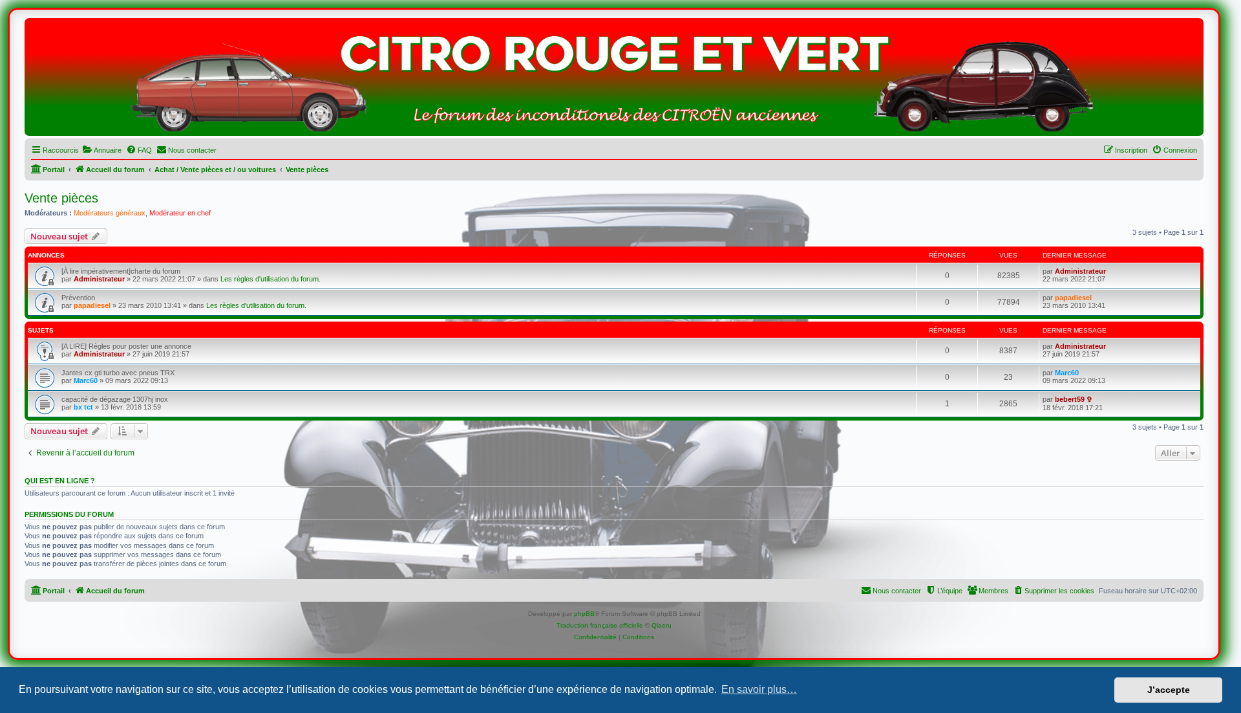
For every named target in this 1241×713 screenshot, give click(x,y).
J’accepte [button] (1168, 690)
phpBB (584, 613)
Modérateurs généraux (109, 213)
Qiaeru (662, 625)
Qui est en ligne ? (60, 481)
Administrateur (99, 279)
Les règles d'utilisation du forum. (270, 279)
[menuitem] (102, 150)
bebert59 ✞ (1073, 399)
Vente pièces (61, 198)
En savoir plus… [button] (759, 689)
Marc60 (86, 380)
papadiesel (92, 305)
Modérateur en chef (180, 213)
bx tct (83, 407)
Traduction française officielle (600, 625)
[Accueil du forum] (614, 80)
